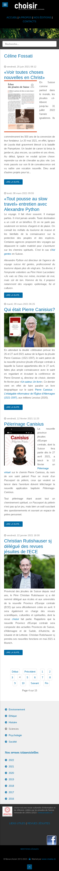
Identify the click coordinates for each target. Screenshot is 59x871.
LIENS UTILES (17, 823)
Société (13, 741)
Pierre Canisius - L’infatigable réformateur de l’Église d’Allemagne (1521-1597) (29, 393)
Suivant (35, 683)
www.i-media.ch (49, 859)
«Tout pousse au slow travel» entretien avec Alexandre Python (25, 204)
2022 (11, 760)
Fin (46, 683)
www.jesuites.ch (45, 813)
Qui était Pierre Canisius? (29, 309)
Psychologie (15, 735)
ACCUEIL (12, 17)
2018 (11, 785)
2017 (11, 792)
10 (23, 683)
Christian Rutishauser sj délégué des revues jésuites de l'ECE (28, 546)
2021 (11, 766)
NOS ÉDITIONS (42, 17)
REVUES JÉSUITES (38, 823)
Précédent (29, 671)
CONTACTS (29, 21)
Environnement (17, 709)
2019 (11, 779)
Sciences (14, 728)
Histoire (13, 722)
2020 (11, 773)
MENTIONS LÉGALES (29, 849)
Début (15, 671)
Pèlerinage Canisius (24, 424)
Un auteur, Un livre (31, 381)
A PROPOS (25, 17)
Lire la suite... (13, 182)
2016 (11, 798)
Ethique (13, 715)
